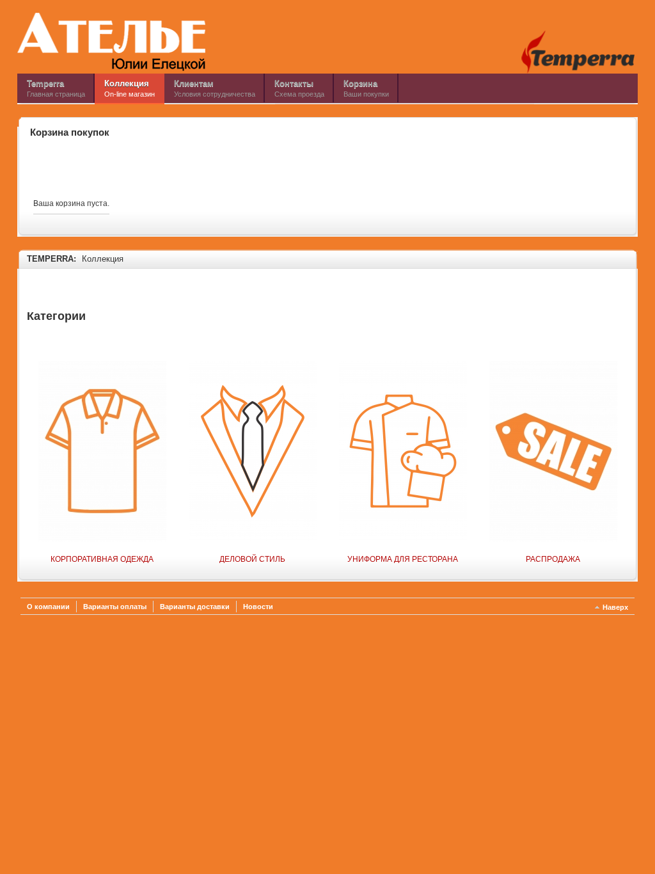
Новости (258, 606)
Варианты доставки (195, 606)
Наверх (615, 607)
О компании (48, 606)
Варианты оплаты (114, 606)
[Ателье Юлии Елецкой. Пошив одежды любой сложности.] (111, 42)
